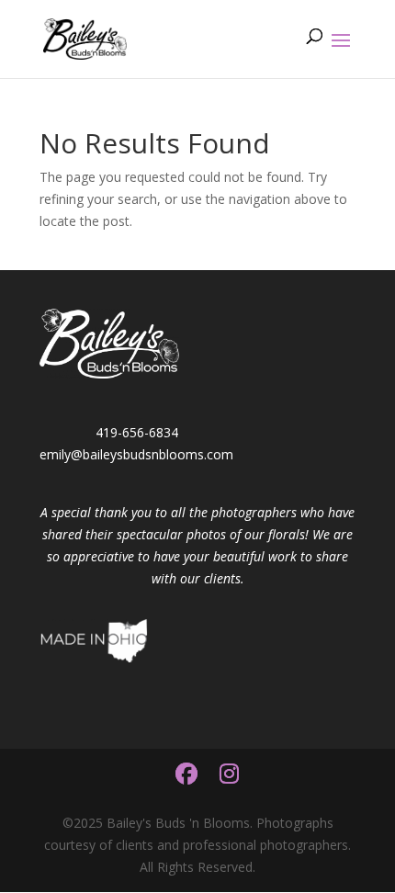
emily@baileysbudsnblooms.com (136, 454)
